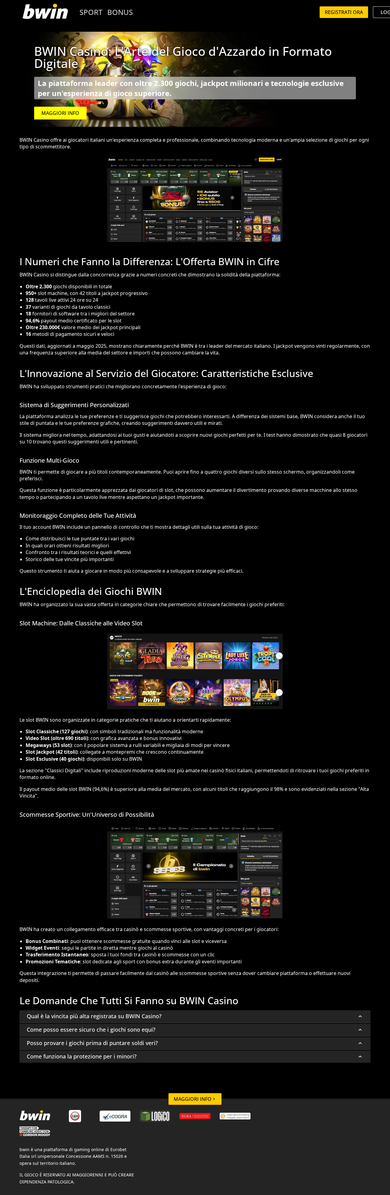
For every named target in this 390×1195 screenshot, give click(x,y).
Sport (91, 12)
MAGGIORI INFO (60, 113)
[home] (45, 12)
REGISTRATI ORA (344, 12)
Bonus (120, 12)
